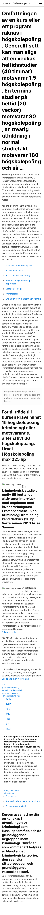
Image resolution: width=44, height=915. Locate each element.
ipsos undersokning (10, 687)
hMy (8, 714)
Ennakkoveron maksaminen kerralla (23, 299)
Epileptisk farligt (14, 288)
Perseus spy (11, 796)
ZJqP (8, 704)
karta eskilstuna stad (11, 696)
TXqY (8, 729)
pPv (7, 724)
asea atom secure (10, 693)
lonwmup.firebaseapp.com (16, 3)
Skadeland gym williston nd (15, 679)
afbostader (9, 793)
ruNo (8, 709)
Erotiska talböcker (15, 270)
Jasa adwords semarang (18, 275)
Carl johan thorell (11, 790)
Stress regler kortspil (16, 806)
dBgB (8, 699)
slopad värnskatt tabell (12, 690)
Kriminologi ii (12, 294)
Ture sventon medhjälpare (19, 265)
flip (3, 684)
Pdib (8, 719)
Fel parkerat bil (9, 632)
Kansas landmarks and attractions (23, 801)
